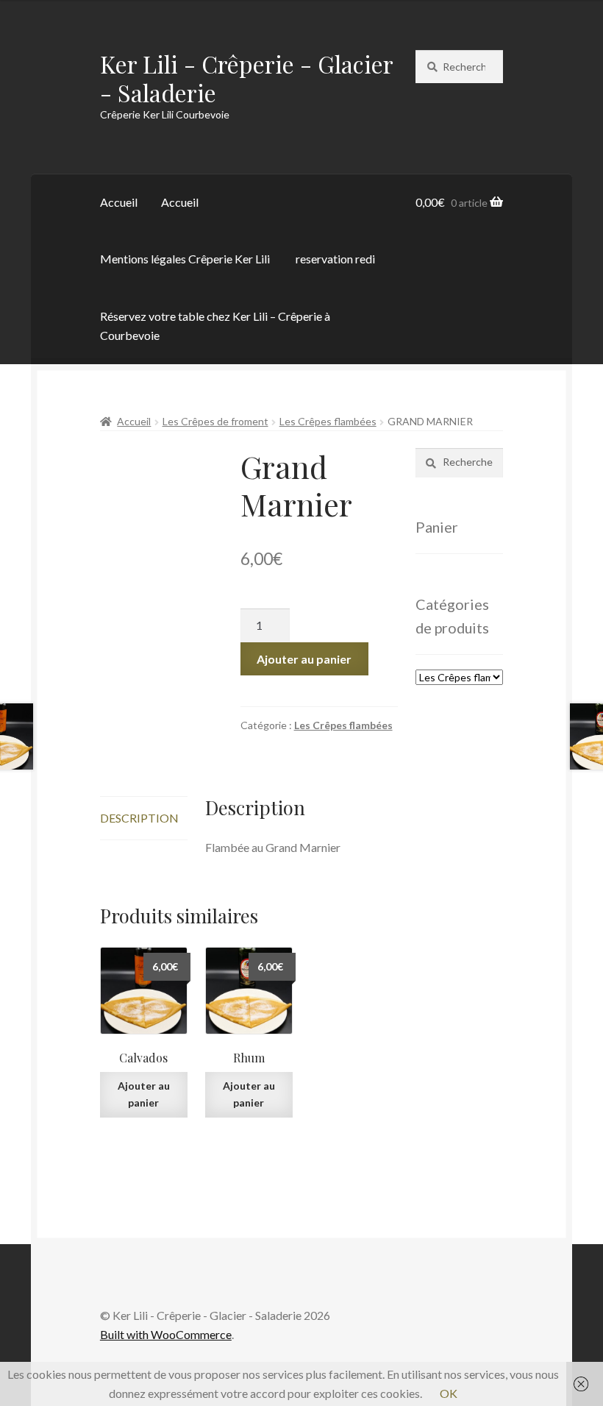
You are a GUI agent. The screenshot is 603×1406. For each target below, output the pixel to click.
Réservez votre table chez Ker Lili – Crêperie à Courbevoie (215, 325)
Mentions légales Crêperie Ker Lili (185, 259)
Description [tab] (139, 818)
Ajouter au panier (304, 659)
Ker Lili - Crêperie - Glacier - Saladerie (246, 78)
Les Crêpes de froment (215, 421)
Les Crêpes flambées (328, 421)
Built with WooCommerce (166, 1334)
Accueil (119, 202)
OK (448, 1393)
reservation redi (335, 259)
